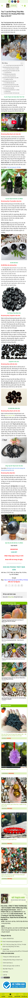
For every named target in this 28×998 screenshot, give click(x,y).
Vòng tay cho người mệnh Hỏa (8, 839)
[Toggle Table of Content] (21, 63)
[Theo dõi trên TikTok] (15, 1)
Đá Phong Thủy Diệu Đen (10, 75)
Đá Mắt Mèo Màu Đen (9, 82)
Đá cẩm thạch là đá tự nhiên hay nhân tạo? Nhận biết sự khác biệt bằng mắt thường (13, 678)
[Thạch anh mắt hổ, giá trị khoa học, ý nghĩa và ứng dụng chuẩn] (14, 790)
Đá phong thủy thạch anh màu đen (11, 67)
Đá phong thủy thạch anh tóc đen (10, 84)
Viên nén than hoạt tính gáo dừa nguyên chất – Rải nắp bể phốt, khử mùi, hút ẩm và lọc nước (13, 735)
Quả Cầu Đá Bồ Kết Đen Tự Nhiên (12, 89)
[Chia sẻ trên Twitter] (12, 585)
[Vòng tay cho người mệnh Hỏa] (14, 825)
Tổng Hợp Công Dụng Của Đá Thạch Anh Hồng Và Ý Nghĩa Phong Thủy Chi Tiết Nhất (13, 620)
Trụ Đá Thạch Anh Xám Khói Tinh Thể (14, 65)
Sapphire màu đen (9, 79)
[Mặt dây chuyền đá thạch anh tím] (14, 755)
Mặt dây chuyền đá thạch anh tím (9, 769)
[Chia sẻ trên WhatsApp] (6, 585)
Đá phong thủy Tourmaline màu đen (11, 70)
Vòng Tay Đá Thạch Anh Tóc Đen (12, 86)
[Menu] (2, 5)
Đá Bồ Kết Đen (8, 72)
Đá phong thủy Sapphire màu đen (11, 77)
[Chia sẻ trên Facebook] (9, 585)
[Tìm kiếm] (22, 5)
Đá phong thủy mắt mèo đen (9, 81)
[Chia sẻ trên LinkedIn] (22, 585)
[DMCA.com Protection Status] (5, 977)
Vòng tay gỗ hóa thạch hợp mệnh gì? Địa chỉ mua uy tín (13, 658)
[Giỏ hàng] (25, 5)
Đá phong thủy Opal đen (8, 88)
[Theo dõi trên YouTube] (18, 1)
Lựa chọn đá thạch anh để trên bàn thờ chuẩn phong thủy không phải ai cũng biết (14, 698)
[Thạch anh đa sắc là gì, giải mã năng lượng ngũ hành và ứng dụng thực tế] (14, 860)
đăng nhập (11, 597)
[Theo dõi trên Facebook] (12, 1)
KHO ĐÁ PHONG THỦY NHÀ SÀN (12, 93)
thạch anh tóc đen (10, 415)
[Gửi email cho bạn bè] (15, 585)
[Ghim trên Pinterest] (18, 585)
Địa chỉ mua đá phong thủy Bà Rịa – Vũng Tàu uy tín (13, 640)
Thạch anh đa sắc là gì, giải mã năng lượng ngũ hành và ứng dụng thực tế (13, 875)
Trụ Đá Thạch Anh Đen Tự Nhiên (12, 68)
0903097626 (8, 91)
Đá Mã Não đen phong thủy (9, 74)
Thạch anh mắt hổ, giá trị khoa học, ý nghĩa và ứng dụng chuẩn (13, 805)
